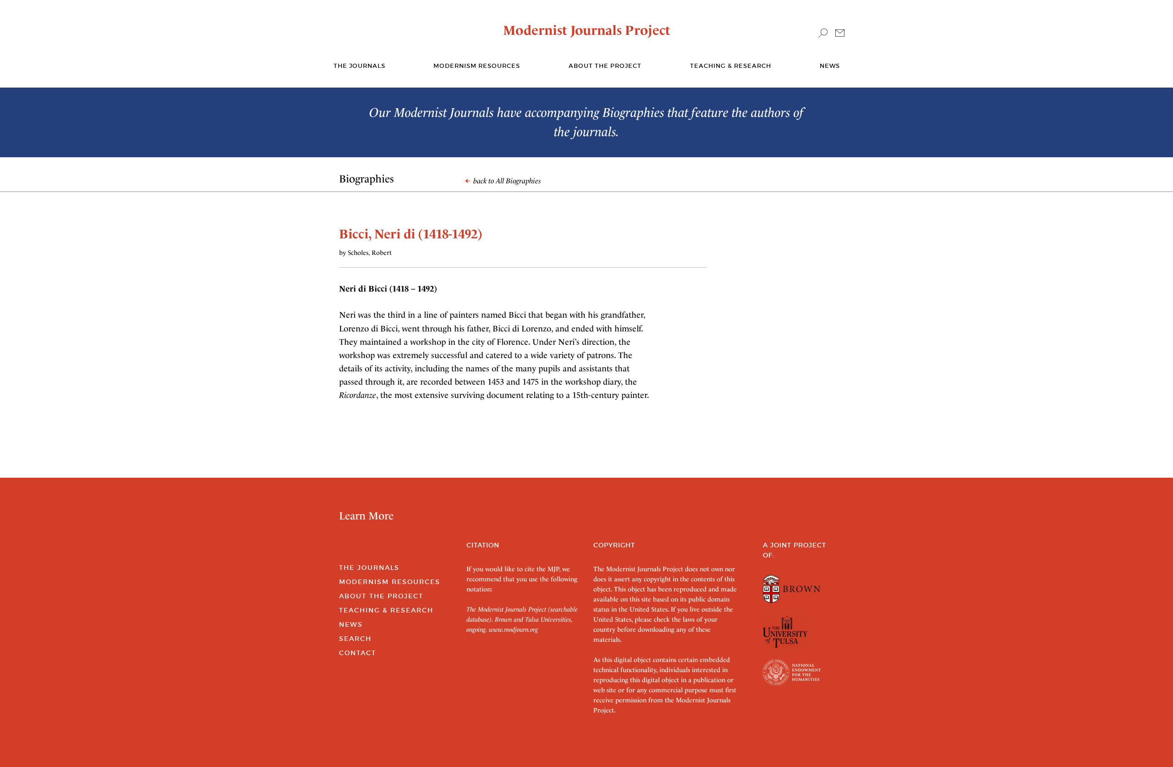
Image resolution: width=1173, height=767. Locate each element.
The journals (359, 66)
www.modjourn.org (513, 629)
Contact (357, 653)
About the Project (605, 66)
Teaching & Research (730, 66)
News (830, 66)
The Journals (369, 567)
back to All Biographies (506, 181)
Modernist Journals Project (586, 30)
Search (355, 639)
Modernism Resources (476, 66)
